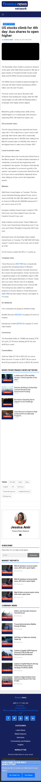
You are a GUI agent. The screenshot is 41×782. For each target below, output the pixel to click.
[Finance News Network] (15, 5)
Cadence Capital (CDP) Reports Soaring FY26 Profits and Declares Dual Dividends (25, 652)
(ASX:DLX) (20, 324)
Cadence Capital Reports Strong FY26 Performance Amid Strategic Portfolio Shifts (26, 666)
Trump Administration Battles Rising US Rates (25, 625)
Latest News (20, 730)
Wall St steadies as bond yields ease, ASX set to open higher (25, 567)
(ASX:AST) (18, 315)
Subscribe (33, 555)
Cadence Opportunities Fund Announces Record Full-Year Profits (25, 679)
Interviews (20, 737)
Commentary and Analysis (20, 741)
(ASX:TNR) (19, 264)
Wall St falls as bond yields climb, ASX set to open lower (26, 593)
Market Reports (9, 24)
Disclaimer (20, 706)
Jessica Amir (20, 527)
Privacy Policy (20, 708)
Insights (20, 745)
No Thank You (15, 775)
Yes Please (29, 775)
